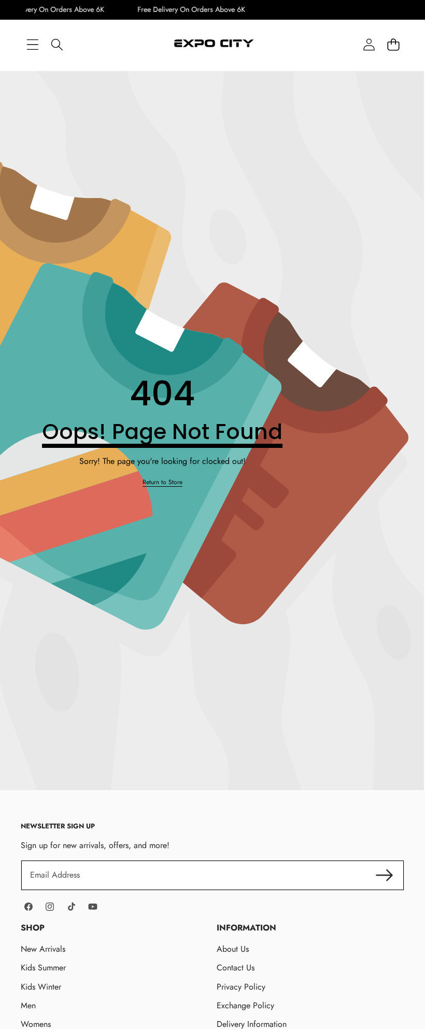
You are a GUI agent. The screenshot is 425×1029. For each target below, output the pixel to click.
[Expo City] (212, 44)
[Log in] (368, 44)
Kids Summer (43, 968)
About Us (233, 949)
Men (28, 1005)
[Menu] (32, 44)
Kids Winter (41, 987)
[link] (162, 482)
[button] (393, 44)
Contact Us (235, 968)
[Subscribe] (384, 875)
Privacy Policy (241, 987)
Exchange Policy (245, 1005)
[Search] (56, 44)
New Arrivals (43, 949)
